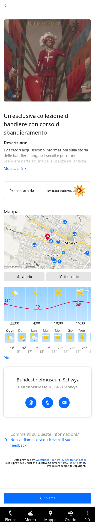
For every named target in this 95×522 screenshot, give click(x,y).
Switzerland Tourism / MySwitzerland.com (61, 459)
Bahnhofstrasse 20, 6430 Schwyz (47, 387)
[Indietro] (5, 5)
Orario (27, 276)
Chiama (49, 498)
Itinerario (71, 276)
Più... (8, 357)
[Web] (30, 402)
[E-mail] (64, 402)
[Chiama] (47, 402)
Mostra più (13, 168)
